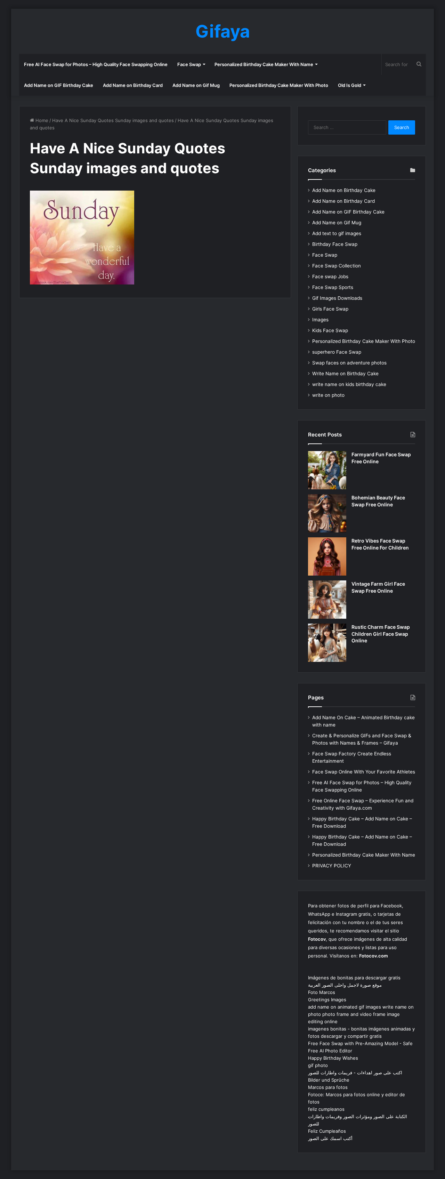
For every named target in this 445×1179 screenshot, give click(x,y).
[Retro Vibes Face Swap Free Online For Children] (327, 556)
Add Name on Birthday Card (133, 85)
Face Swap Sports (332, 287)
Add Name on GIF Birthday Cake (58, 85)
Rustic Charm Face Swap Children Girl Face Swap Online (380, 633)
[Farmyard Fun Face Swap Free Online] (327, 470)
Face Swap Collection (336, 265)
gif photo (318, 1065)
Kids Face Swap (330, 330)
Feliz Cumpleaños (327, 1131)
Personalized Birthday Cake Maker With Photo (278, 85)
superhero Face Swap (336, 352)
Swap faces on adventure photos (349, 363)
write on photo (328, 395)
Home (41, 120)
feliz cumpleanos (326, 1109)
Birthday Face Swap (334, 244)
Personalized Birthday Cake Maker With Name (264, 64)
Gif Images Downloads (337, 298)
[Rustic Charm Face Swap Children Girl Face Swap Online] (327, 643)
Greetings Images (327, 999)
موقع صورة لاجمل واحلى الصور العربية (345, 985)
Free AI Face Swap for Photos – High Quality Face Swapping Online (96, 64)
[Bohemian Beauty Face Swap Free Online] (327, 513)
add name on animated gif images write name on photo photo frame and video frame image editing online (361, 1014)
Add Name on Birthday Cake (343, 190)
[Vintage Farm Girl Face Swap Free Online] (327, 599)
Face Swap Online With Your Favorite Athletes (363, 772)
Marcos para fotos (328, 1087)
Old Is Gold (349, 85)
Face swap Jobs (330, 276)
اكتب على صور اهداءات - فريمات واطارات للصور (355, 1072)
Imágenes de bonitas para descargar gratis (354, 977)
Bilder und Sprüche (328, 1080)
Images (320, 319)
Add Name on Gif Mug (196, 85)
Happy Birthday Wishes (333, 1058)
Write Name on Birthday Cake (345, 373)
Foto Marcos (321, 992)
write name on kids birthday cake (349, 384)
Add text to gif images (336, 233)
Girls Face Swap (330, 309)
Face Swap (189, 64)
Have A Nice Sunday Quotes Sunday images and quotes (113, 120)
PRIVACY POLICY (331, 865)
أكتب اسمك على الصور (330, 1138)
